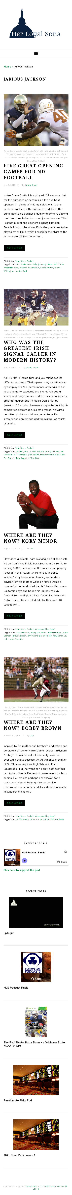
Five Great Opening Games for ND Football (34, 171)
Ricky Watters (20, 267)
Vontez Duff (21, 271)
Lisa (31, 548)
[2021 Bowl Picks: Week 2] (36, 1134)
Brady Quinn (22, 451)
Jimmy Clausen (52, 451)
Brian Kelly (32, 264)
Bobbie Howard (55, 632)
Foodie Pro (31, 1186)
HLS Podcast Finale (16, 987)
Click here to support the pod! (22, 870)
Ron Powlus (33, 267)
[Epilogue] (36, 912)
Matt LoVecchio (47, 455)
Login (36, 1189)
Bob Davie (21, 264)
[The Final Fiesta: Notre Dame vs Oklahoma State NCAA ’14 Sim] (36, 1022)
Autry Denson (22, 632)
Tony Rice (34, 458)
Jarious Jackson (45, 264)
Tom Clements (22, 458)
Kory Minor (58, 636)
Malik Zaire (59, 264)
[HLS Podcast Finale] (36, 967)
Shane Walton (46, 267)
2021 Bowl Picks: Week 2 (19, 1155)
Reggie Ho (8, 267)
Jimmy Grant (31, 185)
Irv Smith (34, 819)
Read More (14, 248)
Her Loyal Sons (36, 23)
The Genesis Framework (53, 1186)
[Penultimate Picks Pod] (36, 1080)
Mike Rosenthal (17, 639)
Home (7, 66)
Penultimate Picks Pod (18, 1100)
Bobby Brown (22, 819)
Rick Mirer (59, 455)
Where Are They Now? (45, 629)
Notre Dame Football (24, 261)
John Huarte (33, 455)
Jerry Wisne (32, 636)
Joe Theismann (20, 455)
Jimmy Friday (45, 636)
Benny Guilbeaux (38, 632)
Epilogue (9, 933)
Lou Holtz (59, 819)
